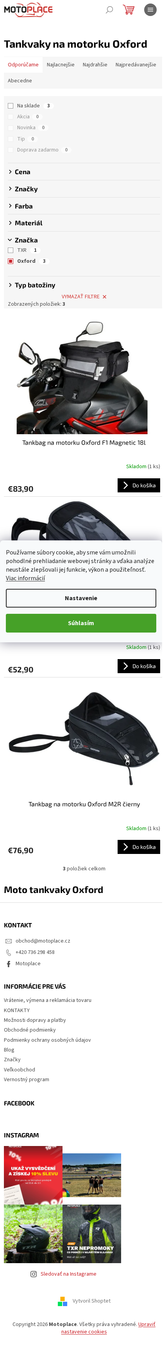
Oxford (31, 261)
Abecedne (20, 81)
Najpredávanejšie (136, 65)
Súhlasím (81, 623)
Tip (25, 139)
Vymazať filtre (81, 297)
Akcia (28, 117)
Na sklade (33, 106)
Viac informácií (25, 578)
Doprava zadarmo (42, 150)
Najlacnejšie (61, 65)
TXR (27, 250)
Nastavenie (81, 598)
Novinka (31, 128)
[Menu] (150, 10)
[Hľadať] (109, 10)
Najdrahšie (95, 65)
